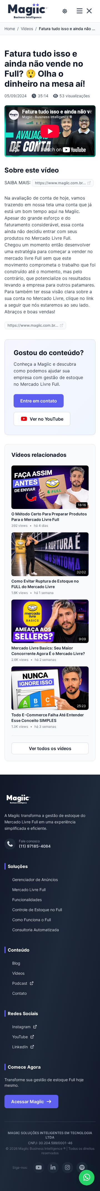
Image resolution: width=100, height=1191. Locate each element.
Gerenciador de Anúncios (35, 879)
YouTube (20, 1036)
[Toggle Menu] (84, 11)
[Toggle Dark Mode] (65, 11)
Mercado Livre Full (29, 889)
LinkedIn (20, 1046)
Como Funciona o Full (31, 919)
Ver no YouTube (46, 419)
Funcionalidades (27, 899)
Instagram (21, 1026)
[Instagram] (67, 1167)
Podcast (19, 983)
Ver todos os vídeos (50, 748)
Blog (16, 963)
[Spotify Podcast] (82, 1167)
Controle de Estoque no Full (37, 909)
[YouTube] (38, 1167)
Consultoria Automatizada (35, 929)
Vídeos (27, 28)
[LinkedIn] (53, 1167)
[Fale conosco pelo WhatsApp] (86, 1177)
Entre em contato (38, 401)
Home (9, 28)
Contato (19, 993)
